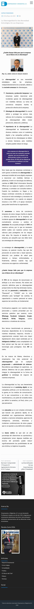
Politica (4, 571)
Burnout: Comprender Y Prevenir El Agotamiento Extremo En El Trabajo (8, 465)
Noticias (4, 579)
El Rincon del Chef (7, 573)
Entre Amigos (6, 565)
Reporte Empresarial (8, 562)
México (4, 576)
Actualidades (5, 568)
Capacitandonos (7, 13)
